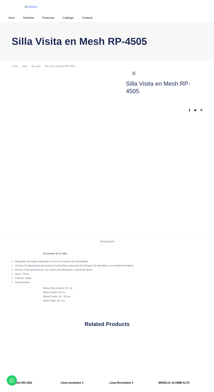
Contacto (87, 17)
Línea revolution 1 (72, 382)
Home (15, 66)
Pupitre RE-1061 (22, 382)
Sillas (25, 66)
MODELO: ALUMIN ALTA (174, 382)
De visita (35, 66)
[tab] (107, 241)
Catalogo (68, 17)
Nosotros (28, 17)
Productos (48, 17)
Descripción (107, 241)
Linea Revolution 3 (121, 382)
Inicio (12, 17)
